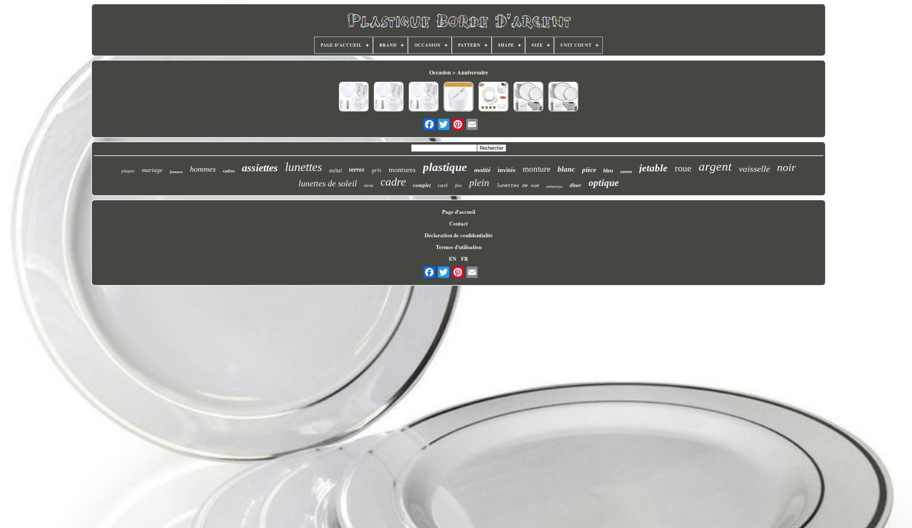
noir (786, 167)
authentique (554, 186)
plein (479, 182)
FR (464, 259)
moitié (482, 170)
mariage (152, 170)
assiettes (260, 168)
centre (626, 172)
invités (506, 170)
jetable (653, 168)
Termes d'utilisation (459, 247)
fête (458, 185)
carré (443, 185)
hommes (203, 169)
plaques (128, 171)
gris (377, 170)
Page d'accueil (458, 212)
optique (604, 182)
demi (368, 185)
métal (335, 170)
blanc (566, 169)
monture (536, 169)
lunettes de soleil (328, 183)
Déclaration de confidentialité (459, 235)
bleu (608, 170)
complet (422, 185)
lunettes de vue (517, 185)
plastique (445, 167)
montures (402, 170)
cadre (393, 181)
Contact (458, 223)
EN (452, 259)
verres (356, 169)
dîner (575, 185)
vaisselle (754, 169)
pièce (589, 170)
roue (683, 168)
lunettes (303, 167)
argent (715, 167)
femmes (176, 172)
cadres (229, 171)
